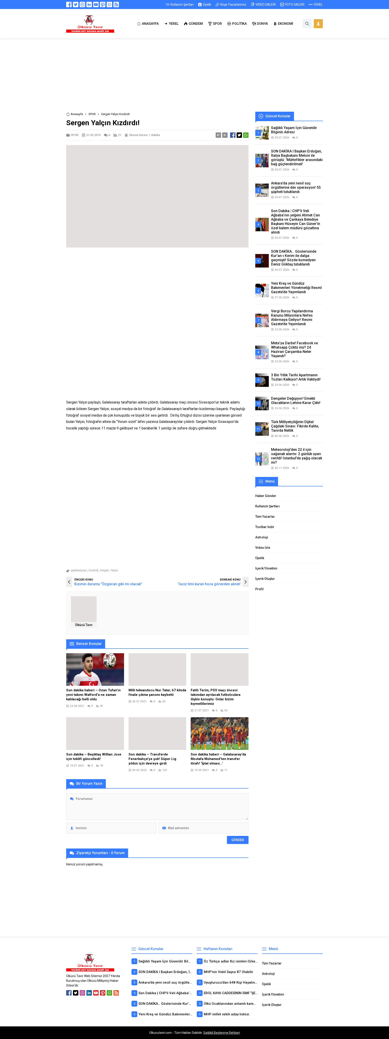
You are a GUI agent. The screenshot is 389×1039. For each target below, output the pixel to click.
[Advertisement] (194, 78)
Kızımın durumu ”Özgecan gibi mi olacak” (108, 584)
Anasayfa (77, 114)
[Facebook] (69, 4)
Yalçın (114, 570)
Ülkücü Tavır (84, 625)
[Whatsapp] (109, 4)
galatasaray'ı (79, 570)
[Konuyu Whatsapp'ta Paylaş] (246, 135)
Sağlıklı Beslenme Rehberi (221, 1032)
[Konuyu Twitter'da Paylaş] (239, 135)
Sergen (104, 570)
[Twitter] (75, 4)
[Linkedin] (89, 4)
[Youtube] (96, 4)
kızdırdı (93, 570)
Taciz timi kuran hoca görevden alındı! (209, 584)
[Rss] (116, 4)
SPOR (92, 114)
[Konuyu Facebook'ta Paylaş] (232, 135)
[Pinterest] (102, 4)
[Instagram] (82, 4)
